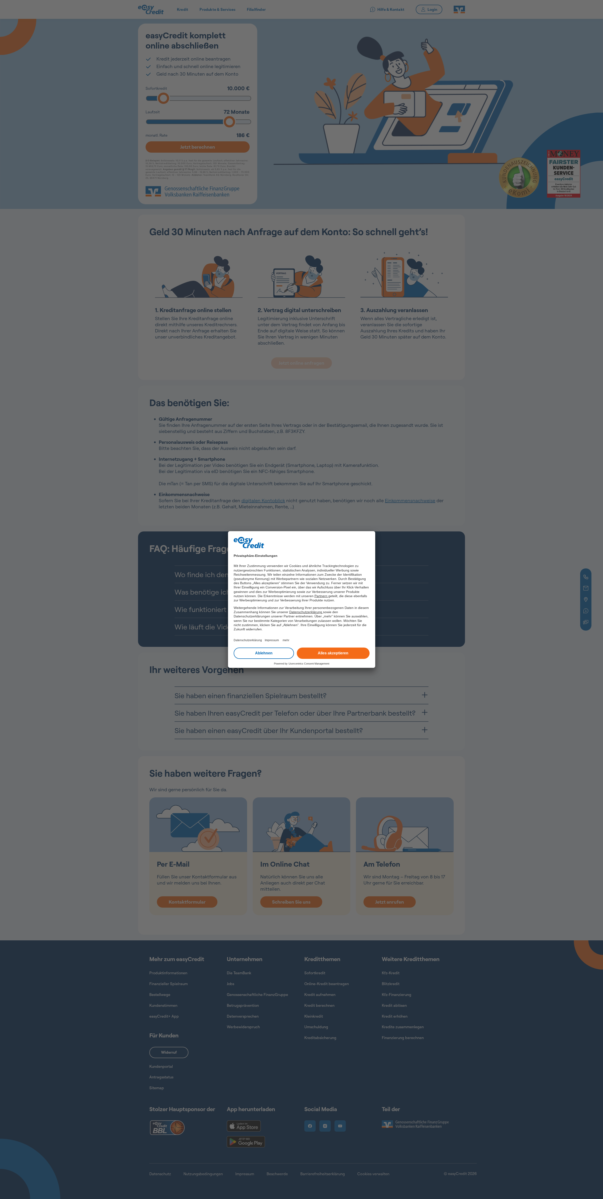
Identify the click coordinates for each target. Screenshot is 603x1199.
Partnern (321, 596)
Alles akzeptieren (333, 653)
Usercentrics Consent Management (309, 663)
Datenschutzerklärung (306, 612)
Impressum (272, 640)
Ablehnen (264, 653)
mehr (286, 640)
